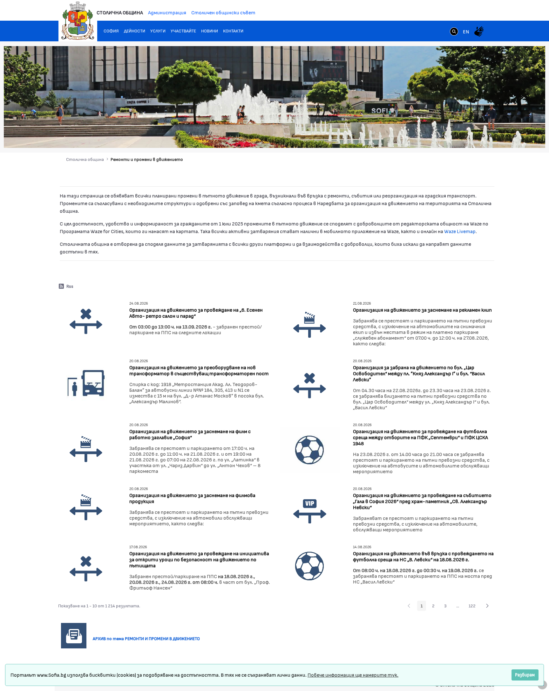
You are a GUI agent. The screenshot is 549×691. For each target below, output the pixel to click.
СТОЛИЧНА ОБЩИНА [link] (120, 12)
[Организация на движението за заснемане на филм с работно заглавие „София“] (86, 449)
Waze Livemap (460, 231)
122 (474, 607)
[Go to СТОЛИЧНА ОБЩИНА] (78, 20)
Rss (69, 286)
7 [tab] (515, 135)
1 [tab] (476, 135)
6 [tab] (508, 135)
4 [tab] (496, 135)
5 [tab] (502, 135)
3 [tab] (489, 135)
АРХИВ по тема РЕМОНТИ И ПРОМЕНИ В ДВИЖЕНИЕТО (149, 638)
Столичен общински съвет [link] (223, 12)
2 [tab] (483, 135)
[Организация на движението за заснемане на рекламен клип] (310, 324)
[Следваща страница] (487, 606)
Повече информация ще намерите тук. (353, 675)
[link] (454, 32)
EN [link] (466, 31)
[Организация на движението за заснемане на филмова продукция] (86, 507)
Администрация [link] (167, 12)
